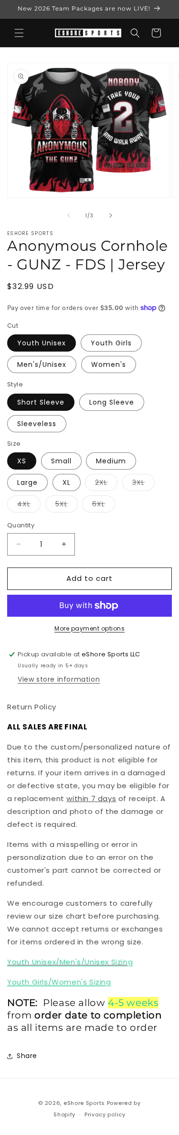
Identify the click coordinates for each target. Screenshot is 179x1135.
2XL (106, 484)
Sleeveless (36, 423)
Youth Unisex (41, 343)
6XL (103, 506)
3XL (143, 484)
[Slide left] (68, 215)
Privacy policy (105, 1114)
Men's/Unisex (41, 364)
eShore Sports (84, 1103)
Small (61, 461)
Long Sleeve (111, 402)
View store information (59, 679)
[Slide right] (110, 215)
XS (21, 461)
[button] (19, 32)
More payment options (89, 628)
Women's (108, 364)
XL (67, 482)
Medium (111, 461)
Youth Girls (111, 343)
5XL (66, 506)
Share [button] (27, 1055)
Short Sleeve (40, 402)
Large (27, 482)
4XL (29, 506)
